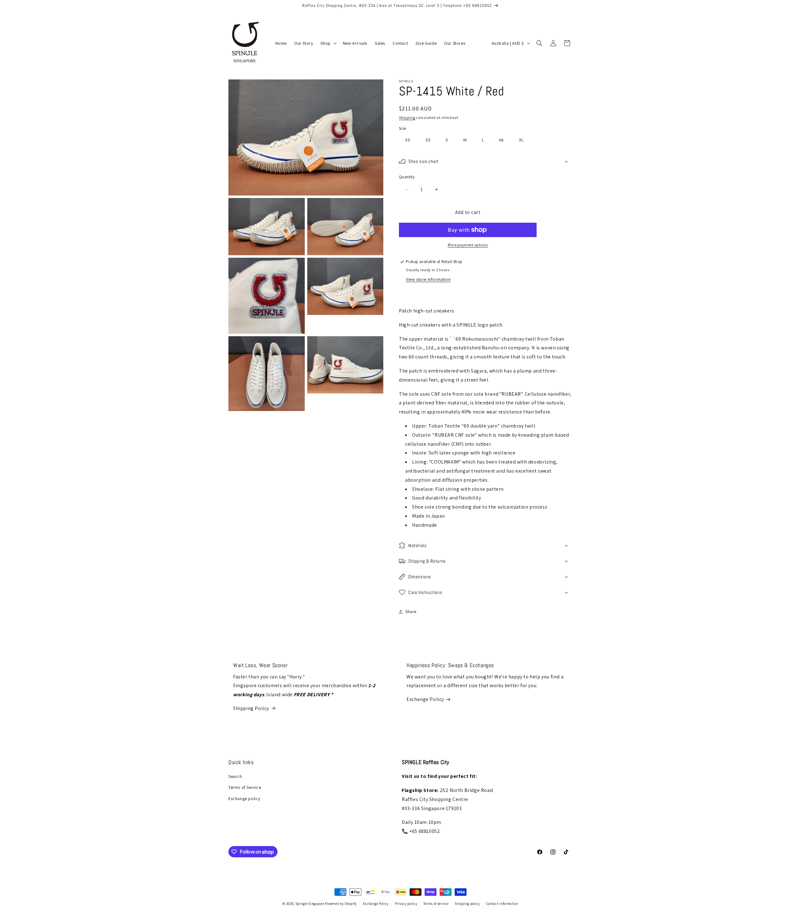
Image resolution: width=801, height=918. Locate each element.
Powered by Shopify (341, 903)
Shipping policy (467, 903)
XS (407, 140)
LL (504, 141)
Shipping (407, 117)
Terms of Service (244, 787)
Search (235, 776)
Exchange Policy (425, 699)
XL (521, 140)
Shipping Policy (251, 708)
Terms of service (435, 903)
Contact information (502, 903)
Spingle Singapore (309, 903)
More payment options (468, 244)
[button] (328, 43)
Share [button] (410, 611)
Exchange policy (244, 798)
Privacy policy (406, 903)
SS (428, 140)
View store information (428, 279)
